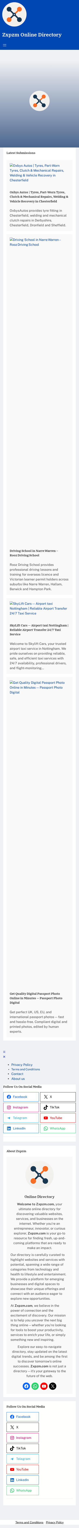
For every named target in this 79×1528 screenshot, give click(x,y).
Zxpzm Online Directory (32, 34)
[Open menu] (4, 45)
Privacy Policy (55, 1522)
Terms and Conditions (29, 1522)
